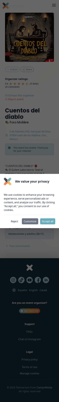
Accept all (47, 221)
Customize (30, 221)
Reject (14, 221)
